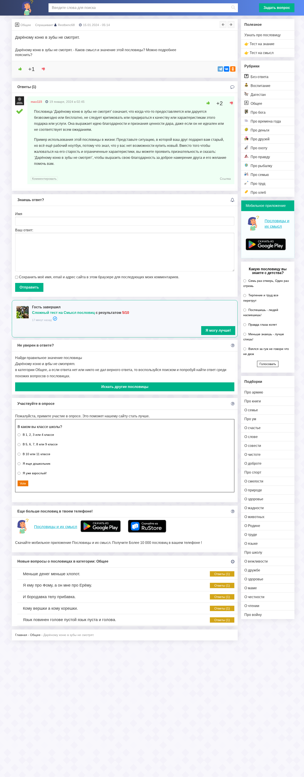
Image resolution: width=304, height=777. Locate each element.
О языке (251, 543)
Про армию (253, 392)
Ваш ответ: (24, 230)
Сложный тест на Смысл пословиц (63, 313)
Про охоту (259, 148)
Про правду (260, 157)
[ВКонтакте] (226, 69)
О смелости (253, 481)
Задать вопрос (276, 8)
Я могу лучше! (218, 330)
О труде (250, 535)
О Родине (252, 526)
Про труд (258, 184)
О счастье (252, 428)
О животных (254, 517)
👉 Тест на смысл (259, 53)
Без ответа (259, 77)
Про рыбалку (261, 166)
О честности (254, 597)
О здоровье (253, 499)
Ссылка (225, 178)
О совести (252, 446)
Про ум (250, 419)
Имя (18, 214)
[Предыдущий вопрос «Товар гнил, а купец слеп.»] (223, 24)
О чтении (251, 606)
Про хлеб (258, 192)
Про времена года (266, 121)
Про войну (253, 615)
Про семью (260, 175)
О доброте (252, 463)
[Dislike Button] (41, 69)
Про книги (252, 401)
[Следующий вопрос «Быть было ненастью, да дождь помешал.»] (231, 24)
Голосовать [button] (267, 364)
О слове (251, 437)
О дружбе (252, 570)
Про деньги (260, 130)
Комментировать (44, 178)
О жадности (254, 508)
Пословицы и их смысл (55, 527)
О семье (251, 410)
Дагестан (258, 95)
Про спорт (252, 472)
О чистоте (252, 454)
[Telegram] (220, 69)
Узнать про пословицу (262, 35)
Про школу (253, 552)
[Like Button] (18, 69)
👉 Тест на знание (259, 44)
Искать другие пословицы (124, 387)
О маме (250, 588)
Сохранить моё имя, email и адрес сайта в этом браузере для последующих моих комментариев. (99, 277)
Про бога (258, 112)
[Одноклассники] (232, 69)
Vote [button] (23, 483)
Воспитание (260, 86)
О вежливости (256, 561)
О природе (253, 490)
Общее (256, 103)
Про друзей (260, 139)
